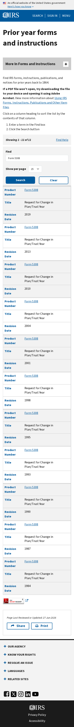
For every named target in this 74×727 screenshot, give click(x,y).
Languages (16, 671)
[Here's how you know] (37, 5)
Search (37, 16)
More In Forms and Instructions (30, 64)
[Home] (11, 15)
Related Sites (18, 679)
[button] (52, 16)
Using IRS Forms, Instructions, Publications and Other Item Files (35, 102)
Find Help (62, 140)
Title (8, 202)
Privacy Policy (37, 715)
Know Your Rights (22, 655)
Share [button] (21, 626)
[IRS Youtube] (35, 693)
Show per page (16, 169)
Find (8, 152)
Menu (66, 16)
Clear (53, 180)
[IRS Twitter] (14, 693)
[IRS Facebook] (6, 693)
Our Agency (16, 646)
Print (44, 626)
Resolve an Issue (20, 663)
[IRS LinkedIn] (28, 693)
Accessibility (37, 721)
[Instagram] (21, 693)
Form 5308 (31, 190)
